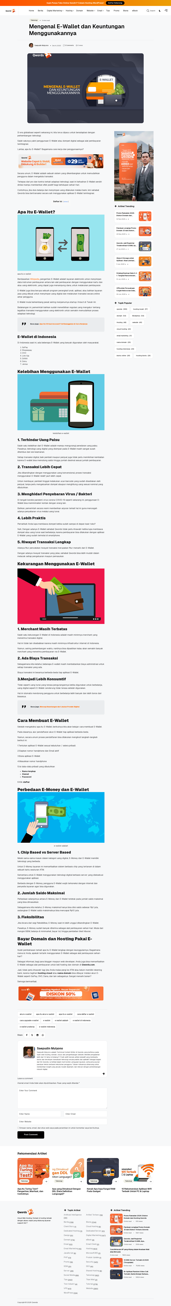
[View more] (46, 1181)
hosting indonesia (125, 349)
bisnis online (123, 356)
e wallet (46, 1020)
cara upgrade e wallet (29, 1020)
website (137, 322)
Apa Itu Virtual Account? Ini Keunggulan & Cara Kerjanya (63, 324)
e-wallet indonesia (47, 1027)
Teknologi (34, 20)
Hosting (121, 322)
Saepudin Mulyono (50, 1048)
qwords (122, 309)
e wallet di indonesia (81, 1020)
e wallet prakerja (27, 1027)
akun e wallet (26, 1014)
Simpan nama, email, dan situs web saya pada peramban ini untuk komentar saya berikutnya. (59, 1128)
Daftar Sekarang (115, 3)
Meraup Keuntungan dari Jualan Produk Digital (59, 707)
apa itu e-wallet (65, 1014)
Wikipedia (34, 279)
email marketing (124, 336)
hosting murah (140, 309)
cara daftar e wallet (85, 1014)
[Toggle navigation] (166, 11)
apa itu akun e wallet (45, 1014)
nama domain (124, 342)
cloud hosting (124, 329)
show (66, 202)
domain (121, 316)
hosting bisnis (143, 356)
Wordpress (138, 316)
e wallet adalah (61, 1020)
